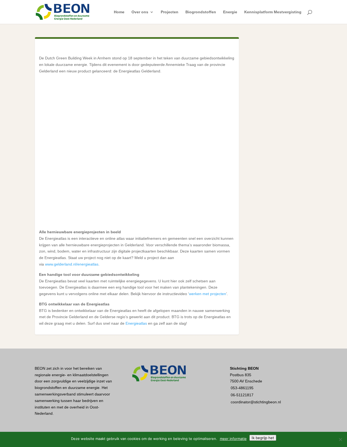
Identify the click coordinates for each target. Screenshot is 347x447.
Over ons (139, 12)
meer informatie (233, 438)
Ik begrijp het (263, 438)
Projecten (169, 12)
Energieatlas (136, 323)
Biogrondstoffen (200, 12)
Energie (230, 12)
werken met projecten (207, 294)
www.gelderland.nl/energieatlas (71, 264)
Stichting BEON (244, 368)
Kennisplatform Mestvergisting (272, 12)
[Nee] (340, 439)
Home (119, 12)
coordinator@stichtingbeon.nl (256, 402)
